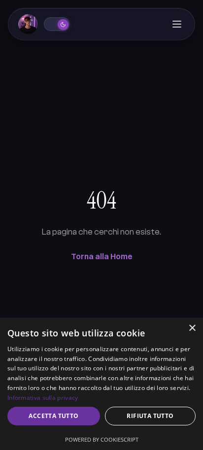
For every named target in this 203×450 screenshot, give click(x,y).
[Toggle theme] (56, 24)
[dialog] (101, 384)
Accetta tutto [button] (53, 416)
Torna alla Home (102, 256)
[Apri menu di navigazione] (177, 24)
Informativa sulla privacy (42, 397)
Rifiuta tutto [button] (150, 416)
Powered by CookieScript (101, 439)
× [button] (192, 328)
